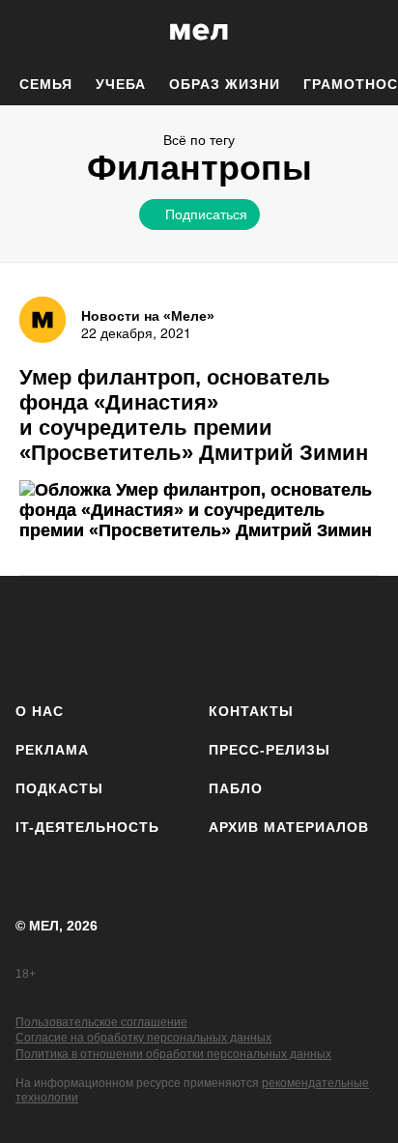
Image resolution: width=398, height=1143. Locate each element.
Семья (45, 84)
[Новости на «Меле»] (42, 320)
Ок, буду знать (137, 344)
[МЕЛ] (199, 31)
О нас (39, 711)
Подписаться (206, 213)
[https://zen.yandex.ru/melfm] (90, 635)
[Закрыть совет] (316, 248)
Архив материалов (289, 827)
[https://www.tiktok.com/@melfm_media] (199, 635)
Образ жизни (224, 84)
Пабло (236, 788)
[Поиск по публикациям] (29, 32)
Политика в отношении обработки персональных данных (173, 1054)
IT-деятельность (87, 827)
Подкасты (59, 788)
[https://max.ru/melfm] (362, 635)
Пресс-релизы (269, 749)
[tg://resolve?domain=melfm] (36, 635)
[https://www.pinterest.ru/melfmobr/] (253, 635)
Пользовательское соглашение (101, 1022)
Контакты (251, 711)
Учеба (121, 84)
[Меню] (369, 32)
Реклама (52, 749)
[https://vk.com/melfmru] (144, 635)
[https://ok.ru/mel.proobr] (307, 635)
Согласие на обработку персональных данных (143, 1037)
